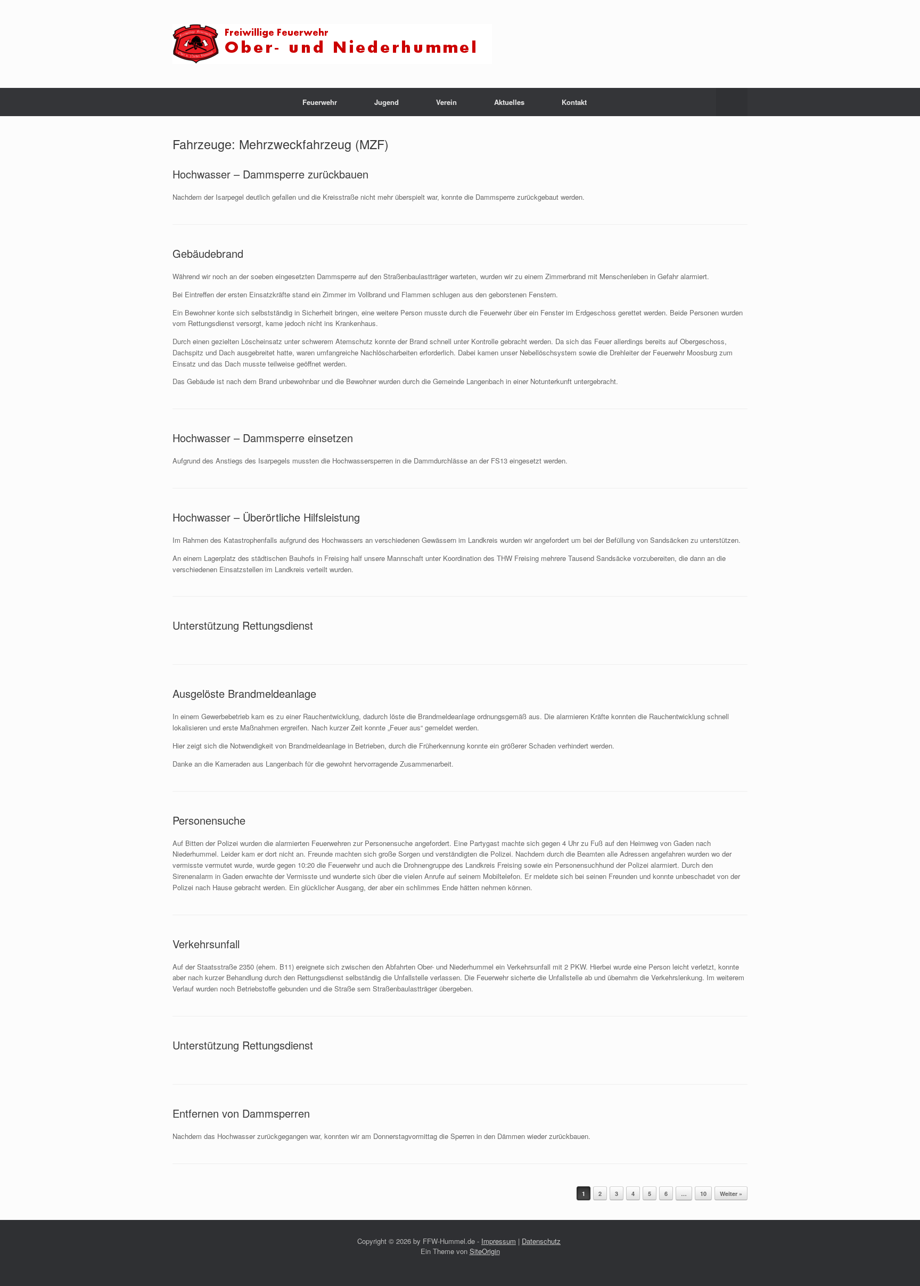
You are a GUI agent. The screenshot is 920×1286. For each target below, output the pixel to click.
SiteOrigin (485, 1251)
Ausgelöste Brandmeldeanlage (244, 693)
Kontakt (574, 102)
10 (703, 1194)
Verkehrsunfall (206, 943)
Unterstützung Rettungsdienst (242, 625)
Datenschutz (541, 1241)
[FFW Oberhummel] (332, 44)
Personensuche (208, 820)
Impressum (498, 1241)
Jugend (386, 102)
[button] (732, 102)
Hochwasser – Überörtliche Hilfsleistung (266, 517)
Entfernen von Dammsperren (241, 1113)
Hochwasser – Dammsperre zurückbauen (270, 174)
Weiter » (731, 1194)
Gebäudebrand (207, 253)
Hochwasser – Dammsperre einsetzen (262, 437)
